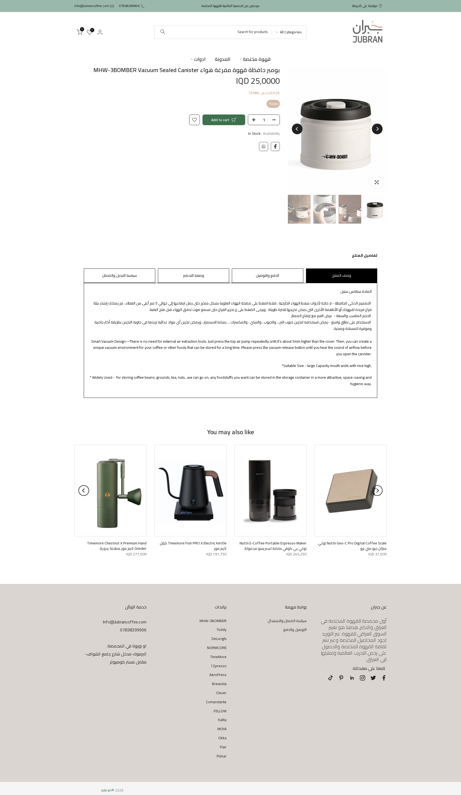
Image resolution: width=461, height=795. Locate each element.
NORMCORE (216, 647)
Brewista (219, 683)
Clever (221, 692)
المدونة (222, 59)
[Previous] (377, 129)
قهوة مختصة (257, 59)
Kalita (222, 719)
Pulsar (221, 756)
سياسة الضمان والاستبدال (287, 620)
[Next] (297, 129)
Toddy (221, 629)
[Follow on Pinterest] (341, 678)
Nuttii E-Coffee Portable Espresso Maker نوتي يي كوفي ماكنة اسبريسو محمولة (273, 546)
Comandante (216, 701)
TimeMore (218, 656)
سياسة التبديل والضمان (119, 275)
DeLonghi (219, 638)
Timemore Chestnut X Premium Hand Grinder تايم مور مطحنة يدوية (116, 546)
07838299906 (129, 6)
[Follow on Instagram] (362, 678)
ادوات (199, 59)
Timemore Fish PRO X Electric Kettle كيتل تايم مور (193, 546)
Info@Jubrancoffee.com (91, 6)
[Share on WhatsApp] (263, 146)
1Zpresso (218, 665)
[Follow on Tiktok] (330, 678)
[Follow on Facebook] (384, 678)
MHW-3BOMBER (213, 620)
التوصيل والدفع (295, 629)
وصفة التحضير (193, 275)
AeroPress (217, 674)
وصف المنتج (341, 275)
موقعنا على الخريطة (364, 6)
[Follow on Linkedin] (352, 678)
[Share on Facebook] (275, 146)
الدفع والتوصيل (267, 275)
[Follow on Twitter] (373, 678)
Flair (223, 746)
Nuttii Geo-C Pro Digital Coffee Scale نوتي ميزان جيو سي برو (352, 546)
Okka (222, 737)
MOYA (221, 728)
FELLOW (220, 710)
